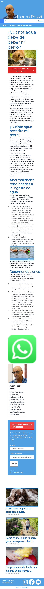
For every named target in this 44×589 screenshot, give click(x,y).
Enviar (14, 463)
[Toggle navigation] (2, 1)
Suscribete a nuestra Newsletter (21, 70)
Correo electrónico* (16, 453)
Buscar (40, 21)
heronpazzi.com (7, 582)
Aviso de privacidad (22, 587)
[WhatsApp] (22, 349)
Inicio (4, 25)
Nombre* (12, 445)
